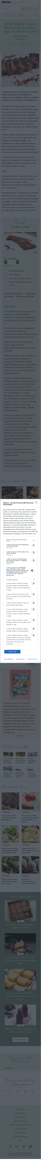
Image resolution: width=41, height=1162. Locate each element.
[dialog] (20, 581)
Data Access (20, 659)
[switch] (32, 545)
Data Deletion (8, 659)
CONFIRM (12, 652)
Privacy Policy (32, 659)
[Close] (37, 503)
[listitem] (20, 540)
